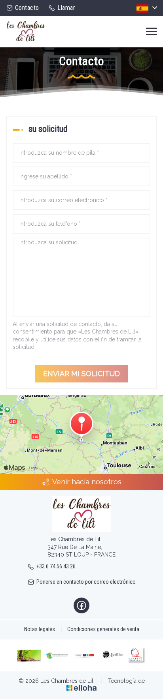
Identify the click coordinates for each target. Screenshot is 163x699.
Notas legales (39, 629)
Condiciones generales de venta (103, 629)
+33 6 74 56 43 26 (56, 566)
